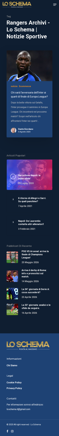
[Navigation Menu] (54, 4)
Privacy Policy (14, 388)
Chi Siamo (12, 365)
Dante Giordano (25, 129)
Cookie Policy (14, 382)
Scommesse (25, 86)
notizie (14, 86)
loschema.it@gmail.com (18, 409)
